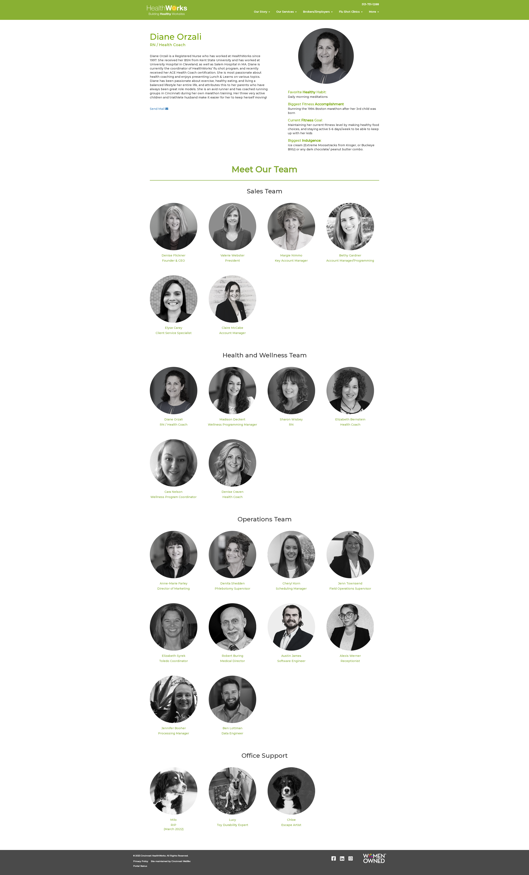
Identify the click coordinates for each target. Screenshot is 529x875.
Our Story (261, 11)
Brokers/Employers (317, 11)
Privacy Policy (140, 861)
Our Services (285, 11)
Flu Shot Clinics (350, 11)
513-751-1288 (370, 4)
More (373, 11)
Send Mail (157, 109)
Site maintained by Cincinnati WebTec (171, 861)
